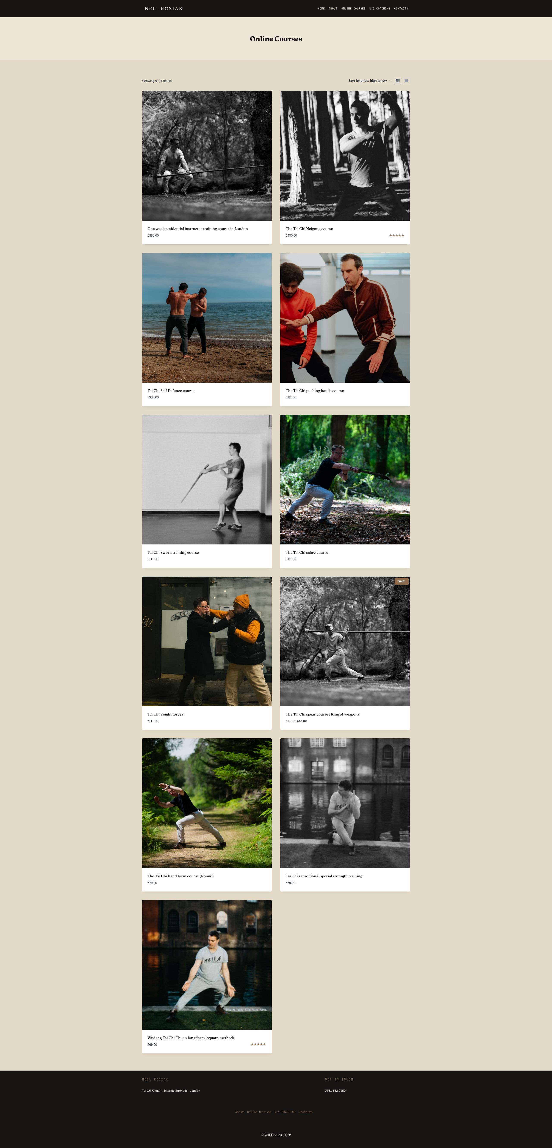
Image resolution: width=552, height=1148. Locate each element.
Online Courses (259, 1112)
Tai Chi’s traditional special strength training (324, 876)
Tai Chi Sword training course (173, 552)
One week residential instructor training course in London (197, 228)
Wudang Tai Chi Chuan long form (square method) (190, 1037)
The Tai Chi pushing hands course (315, 390)
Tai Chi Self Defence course (170, 390)
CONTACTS (401, 8)
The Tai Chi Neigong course (309, 228)
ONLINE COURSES (353, 8)
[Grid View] (397, 81)
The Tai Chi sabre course (307, 552)
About (239, 1112)
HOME (321, 8)
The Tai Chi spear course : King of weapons (322, 714)
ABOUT (333, 8)
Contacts (306, 1112)
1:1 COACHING (379, 8)
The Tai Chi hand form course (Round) (180, 876)
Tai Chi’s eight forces (165, 714)
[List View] (406, 81)
